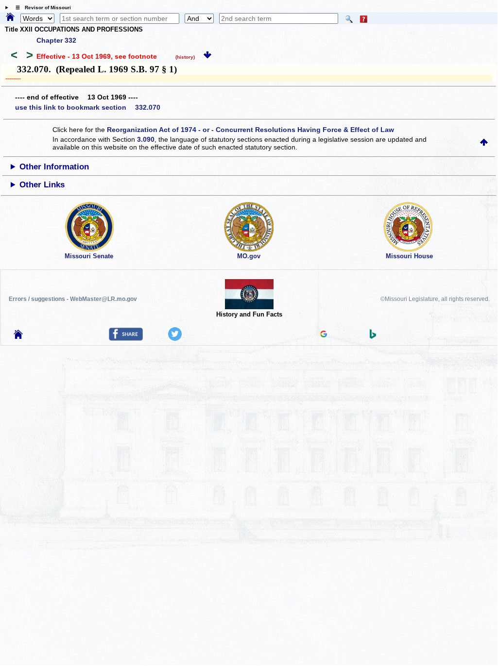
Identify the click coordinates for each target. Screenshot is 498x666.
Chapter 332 (56, 40)
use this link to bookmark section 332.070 (87, 107)
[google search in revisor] (323, 335)
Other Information (54, 166)
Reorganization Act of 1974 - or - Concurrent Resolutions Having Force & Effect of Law (250, 129)
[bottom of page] (207, 56)
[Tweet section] (175, 338)
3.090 (146, 139)
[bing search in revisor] (373, 336)
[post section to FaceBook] (126, 338)
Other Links (42, 184)
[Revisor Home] (18, 336)
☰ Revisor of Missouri (41, 7)
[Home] (10, 17)
